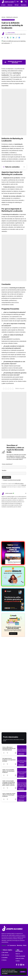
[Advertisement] (14, 11)
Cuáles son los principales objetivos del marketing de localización (8, 771)
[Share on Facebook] (5, 37)
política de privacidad (15, 480)
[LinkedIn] (23, 964)
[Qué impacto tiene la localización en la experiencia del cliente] (21, 761)
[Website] (25, 493)
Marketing (19, 945)
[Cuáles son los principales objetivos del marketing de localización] (21, 773)
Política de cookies (19, 483)
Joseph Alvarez (11, 32)
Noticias (25, 945)
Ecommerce (13, 945)
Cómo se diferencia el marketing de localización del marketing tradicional (8, 748)
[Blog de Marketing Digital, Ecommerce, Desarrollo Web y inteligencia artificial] (8, 1)
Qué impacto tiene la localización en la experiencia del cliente (8, 760)
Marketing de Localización (12, 17)
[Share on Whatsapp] (10, 37)
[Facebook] (16, 964)
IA (8, 945)
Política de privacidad (7, 971)
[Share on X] (7, 37)
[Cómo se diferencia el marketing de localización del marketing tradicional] (21, 750)
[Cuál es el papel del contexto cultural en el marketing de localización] (21, 796)
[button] (23, 972)
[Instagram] (18, 964)
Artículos (4, 17)
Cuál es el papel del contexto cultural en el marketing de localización (8, 795)
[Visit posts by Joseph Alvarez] (3, 33)
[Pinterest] (21, 964)
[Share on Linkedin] (13, 37)
